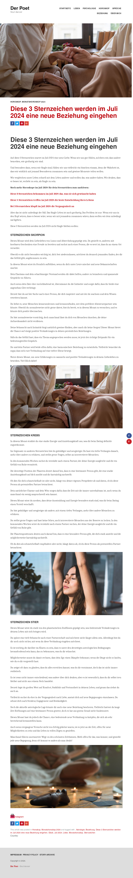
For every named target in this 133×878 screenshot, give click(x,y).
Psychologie (89, 8)
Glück (51, 832)
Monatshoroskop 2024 (33, 101)
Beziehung (102, 13)
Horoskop (104, 8)
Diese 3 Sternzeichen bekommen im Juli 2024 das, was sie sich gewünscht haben (53, 193)
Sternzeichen (89, 832)
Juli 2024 (58, 832)
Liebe (65, 832)
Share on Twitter (17, 123)
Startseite (65, 8)
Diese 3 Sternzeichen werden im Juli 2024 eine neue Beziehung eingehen (64, 112)
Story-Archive (47, 854)
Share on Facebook (12, 123)
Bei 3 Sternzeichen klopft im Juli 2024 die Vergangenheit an (42, 206)
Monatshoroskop (76, 832)
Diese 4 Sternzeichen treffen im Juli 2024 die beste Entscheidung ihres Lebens (52, 200)
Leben (77, 8)
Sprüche (116, 8)
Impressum (16, 854)
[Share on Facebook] (129, 435)
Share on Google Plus (27, 123)
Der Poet (19, 7)
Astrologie (80, 829)
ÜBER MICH (116, 13)
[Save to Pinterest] (129, 441)
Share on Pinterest (22, 123)
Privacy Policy (30, 854)
